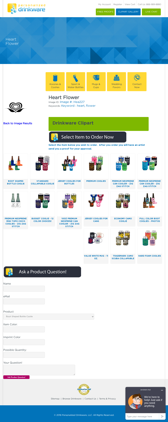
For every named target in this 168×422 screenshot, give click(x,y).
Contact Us (90, 399)
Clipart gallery (128, 12)
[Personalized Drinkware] (26, 4)
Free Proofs (105, 12)
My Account (104, 4)
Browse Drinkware (72, 399)
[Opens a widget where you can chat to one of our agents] (145, 403)
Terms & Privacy (107, 399)
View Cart (130, 4)
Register (117, 4)
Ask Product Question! (16, 377)
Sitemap (55, 399)
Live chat (151, 12)
